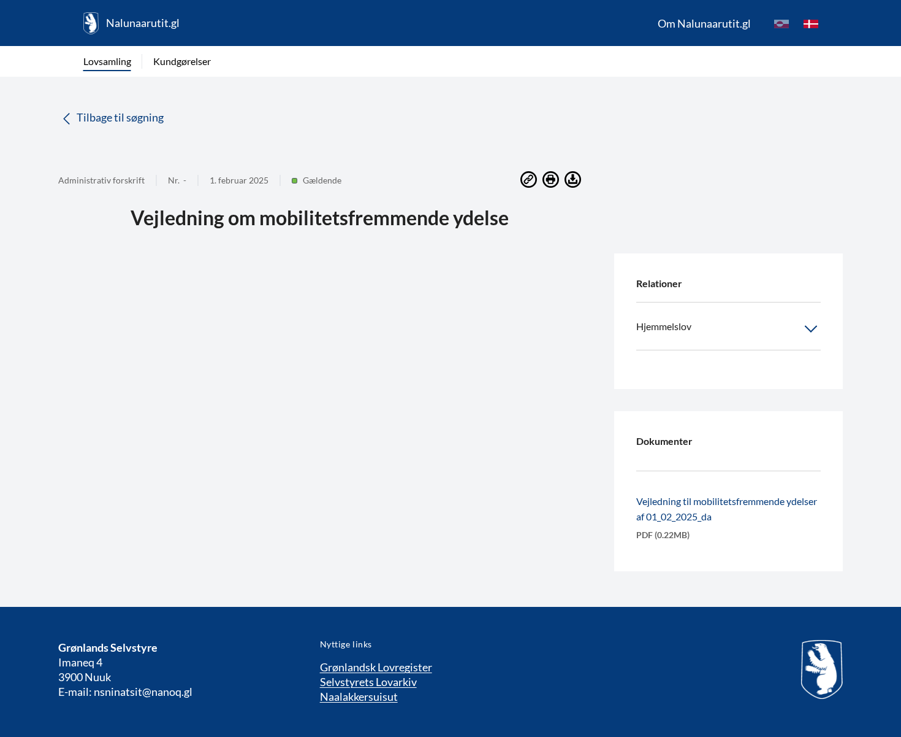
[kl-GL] (781, 23)
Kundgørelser (182, 61)
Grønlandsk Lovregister (376, 667)
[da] (811, 23)
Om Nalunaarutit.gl (704, 23)
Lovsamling (107, 61)
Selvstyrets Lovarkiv (368, 682)
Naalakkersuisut (359, 696)
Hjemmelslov (663, 326)
